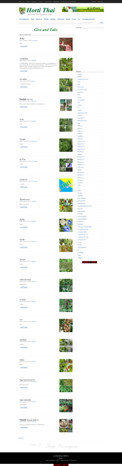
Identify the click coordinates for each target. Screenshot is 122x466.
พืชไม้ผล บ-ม (81, 177)
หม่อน (22, 359)
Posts (95, 1)
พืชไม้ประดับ (61, 19)
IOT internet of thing (82, 89)
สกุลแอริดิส (80, 214)
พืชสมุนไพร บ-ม (81, 146)
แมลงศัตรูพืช (81, 252)
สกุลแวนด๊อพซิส (81, 211)
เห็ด (78, 250)
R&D (79, 94)
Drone (79, 81)
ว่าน (78, 188)
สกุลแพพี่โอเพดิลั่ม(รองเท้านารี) (85, 206)
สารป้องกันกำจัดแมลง (83, 234)
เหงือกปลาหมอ (25, 279)
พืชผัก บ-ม (80, 131)
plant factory (80, 92)
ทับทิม (22, 38)
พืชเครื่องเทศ (81, 151)
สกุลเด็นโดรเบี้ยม (81, 203)
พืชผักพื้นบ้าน (81, 136)
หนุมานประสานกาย (27, 379)
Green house (81, 87)
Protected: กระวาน (26, 99)
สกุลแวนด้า (80, 208)
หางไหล (23, 299)
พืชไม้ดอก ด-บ (81, 159)
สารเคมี (74, 19)
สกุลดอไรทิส (80, 195)
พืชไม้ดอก (53, 19)
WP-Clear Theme (72, 460)
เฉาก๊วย (22, 159)
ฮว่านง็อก (23, 79)
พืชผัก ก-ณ (80, 125)
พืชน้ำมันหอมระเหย (82, 120)
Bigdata (79, 76)
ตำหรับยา (40, 1)
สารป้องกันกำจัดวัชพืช (83, 229)
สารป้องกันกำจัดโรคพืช (83, 237)
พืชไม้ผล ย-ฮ (80, 180)
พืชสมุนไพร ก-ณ (81, 141)
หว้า (21, 319)
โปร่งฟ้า (23, 139)
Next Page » (21, 438)
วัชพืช (79, 185)
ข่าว (24, 1)
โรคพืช (79, 255)
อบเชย (22, 239)
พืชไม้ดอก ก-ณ (81, 157)
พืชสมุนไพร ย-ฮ (81, 149)
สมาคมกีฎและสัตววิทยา (88, 19)
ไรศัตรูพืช (80, 258)
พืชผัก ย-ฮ (80, 133)
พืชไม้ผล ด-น (81, 175)
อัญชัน (22, 219)
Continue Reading (24, 46)
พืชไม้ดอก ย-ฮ (81, 164)
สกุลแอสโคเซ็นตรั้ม (82, 216)
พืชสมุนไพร (39, 19)
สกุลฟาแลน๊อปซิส (82, 198)
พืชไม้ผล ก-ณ (81, 172)
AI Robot (80, 74)
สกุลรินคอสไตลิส (81, 201)
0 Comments (34, 40)
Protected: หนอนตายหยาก (29, 419)
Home (20, 1)
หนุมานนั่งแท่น (25, 399)
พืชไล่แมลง (80, 182)
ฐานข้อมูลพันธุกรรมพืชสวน (61, 456)
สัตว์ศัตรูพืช (80, 224)
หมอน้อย (23, 339)
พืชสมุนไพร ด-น (81, 144)
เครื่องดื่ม (80, 245)
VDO (79, 102)
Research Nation (56, 1)
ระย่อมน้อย (24, 58)
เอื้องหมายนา (25, 199)
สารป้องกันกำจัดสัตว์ (82, 232)
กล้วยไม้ (79, 105)
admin (21, 40)
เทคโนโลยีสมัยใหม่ (24, 19)
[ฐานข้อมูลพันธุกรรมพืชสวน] (37, 15)
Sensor (79, 97)
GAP (79, 19)
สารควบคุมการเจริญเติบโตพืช (84, 226)
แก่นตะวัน (23, 179)
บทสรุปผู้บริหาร (81, 118)
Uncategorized (81, 100)
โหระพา (23, 259)
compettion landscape (83, 79)
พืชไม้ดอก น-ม (81, 162)
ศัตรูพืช (68, 19)
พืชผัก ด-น (80, 128)
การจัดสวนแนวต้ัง (48, 1)
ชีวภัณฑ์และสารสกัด (82, 113)
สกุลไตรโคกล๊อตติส (82, 219)
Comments (101, 1)
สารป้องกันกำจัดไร (82, 239)
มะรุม (22, 119)
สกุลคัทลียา (80, 193)
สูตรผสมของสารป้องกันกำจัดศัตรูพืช (68, 1)
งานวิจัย (28, 1)
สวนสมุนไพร (34, 1)
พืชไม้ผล (46, 19)
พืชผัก (32, 19)
